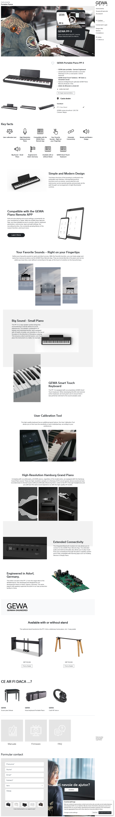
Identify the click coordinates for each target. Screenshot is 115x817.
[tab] (76, 107)
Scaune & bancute (102, 11)
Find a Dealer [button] (27, 666)
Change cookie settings (70, 812)
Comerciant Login (101, 25)
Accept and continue (105, 812)
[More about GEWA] (17, 607)
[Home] (101, 3)
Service (98, 30)
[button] (105, 37)
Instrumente (5, 2)
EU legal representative (65, 93)
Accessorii (99, 13)
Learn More (16, 235)
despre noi (99, 28)
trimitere (71, 789)
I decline (95, 812)
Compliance (100, 33)
